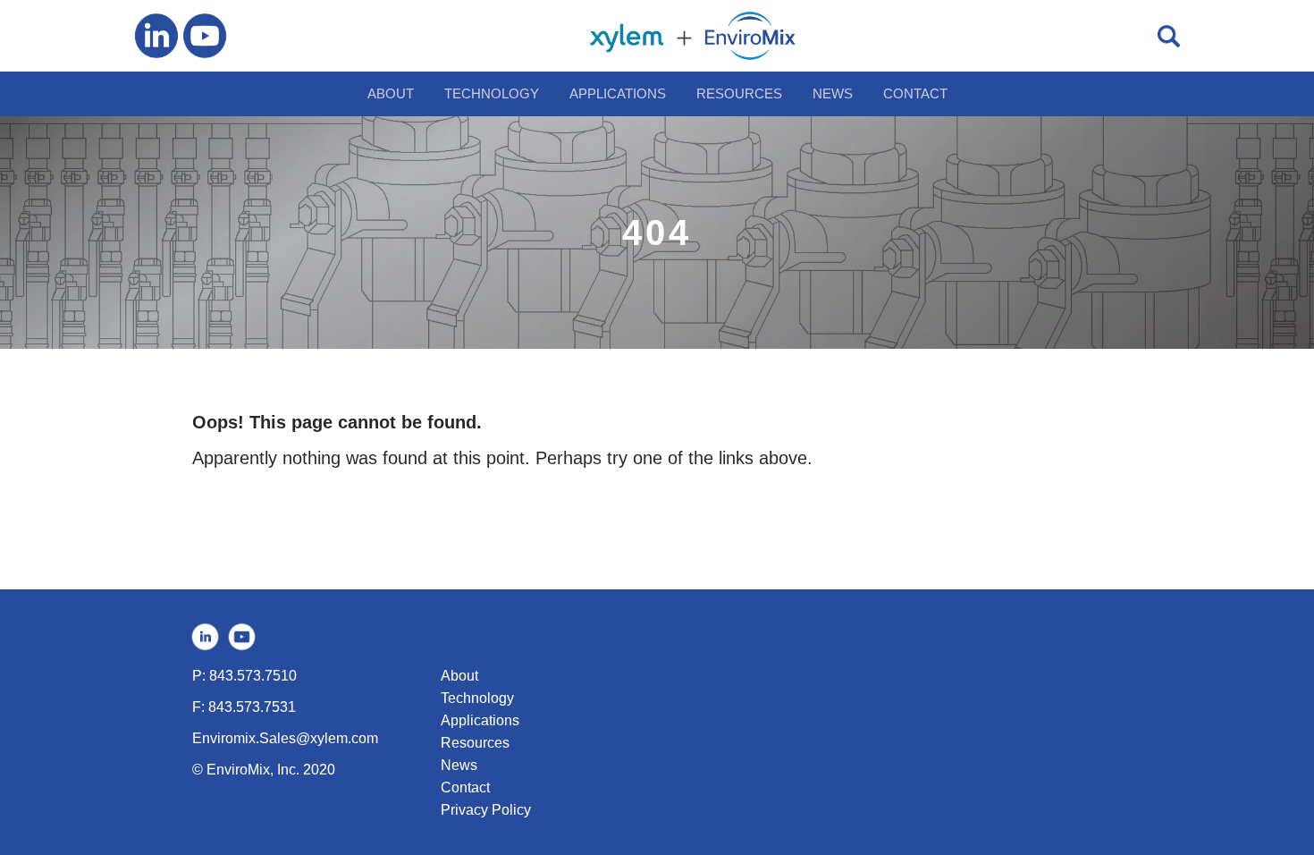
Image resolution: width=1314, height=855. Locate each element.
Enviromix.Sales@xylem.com (285, 738)
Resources (475, 742)
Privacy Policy (486, 809)
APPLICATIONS (617, 93)
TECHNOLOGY (491, 93)
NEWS (833, 93)
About (459, 675)
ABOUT (390, 93)
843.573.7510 (253, 675)
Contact (465, 787)
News (459, 765)
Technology (477, 698)
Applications (480, 720)
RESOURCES (739, 93)
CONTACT (915, 93)
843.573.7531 (252, 707)
